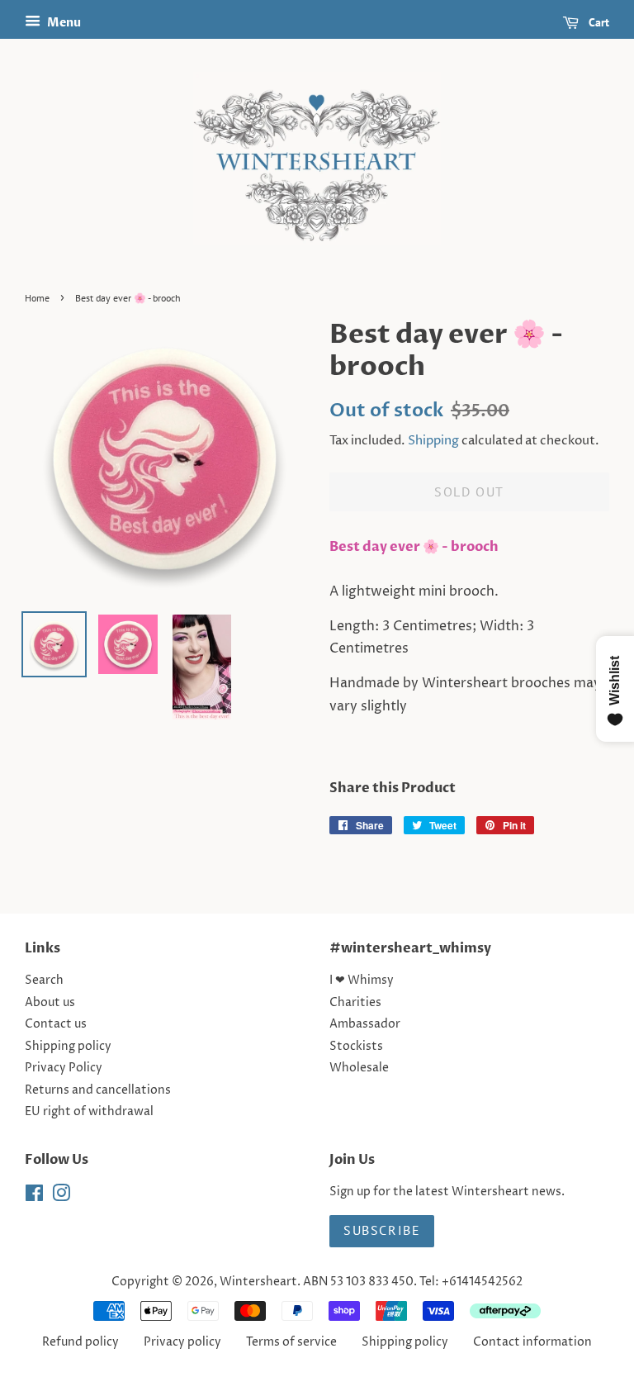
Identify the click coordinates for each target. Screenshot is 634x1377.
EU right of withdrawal (89, 1111)
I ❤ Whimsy (361, 980)
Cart (597, 22)
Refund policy (80, 1342)
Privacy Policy (63, 1068)
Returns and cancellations (98, 1090)
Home (37, 298)
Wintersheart (258, 1282)
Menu (63, 23)
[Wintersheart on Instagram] (61, 1196)
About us (50, 1002)
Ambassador (364, 1024)
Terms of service (291, 1342)
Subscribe (381, 1230)
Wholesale (359, 1068)
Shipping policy (68, 1046)
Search (44, 980)
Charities (355, 1002)
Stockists (356, 1046)
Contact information (532, 1342)
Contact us (56, 1024)
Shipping (433, 440)
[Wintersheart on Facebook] (34, 1196)
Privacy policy (182, 1342)
